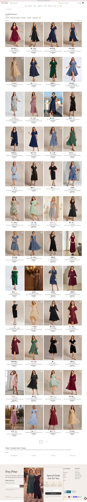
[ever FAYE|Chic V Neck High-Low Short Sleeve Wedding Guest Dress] (14, 173)
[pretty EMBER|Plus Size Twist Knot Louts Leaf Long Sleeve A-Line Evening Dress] (53, 312)
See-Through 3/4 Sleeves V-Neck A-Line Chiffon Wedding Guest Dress (34, 329)
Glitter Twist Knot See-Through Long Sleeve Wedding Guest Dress (72, 399)
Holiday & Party (35, 17)
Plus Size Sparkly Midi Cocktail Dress (14, 51)
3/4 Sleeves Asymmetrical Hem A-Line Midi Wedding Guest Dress (14, 155)
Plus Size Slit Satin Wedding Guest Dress (14, 294)
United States (10, 497)
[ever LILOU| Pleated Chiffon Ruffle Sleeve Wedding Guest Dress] (34, 139)
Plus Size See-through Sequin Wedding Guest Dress (53, 432)
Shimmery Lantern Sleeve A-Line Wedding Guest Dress (53, 294)
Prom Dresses (34, 455)
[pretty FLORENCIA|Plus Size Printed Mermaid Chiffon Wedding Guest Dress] (14, 104)
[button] (22, 24)
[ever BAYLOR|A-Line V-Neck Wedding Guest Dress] (53, 243)
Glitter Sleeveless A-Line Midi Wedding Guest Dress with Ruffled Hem (72, 225)
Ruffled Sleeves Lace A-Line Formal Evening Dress (72, 364)
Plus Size (7, 17)
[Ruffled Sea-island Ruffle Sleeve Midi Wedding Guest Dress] (34, 417)
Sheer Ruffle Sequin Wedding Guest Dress (53, 364)
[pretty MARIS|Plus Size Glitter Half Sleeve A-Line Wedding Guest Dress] (34, 382)
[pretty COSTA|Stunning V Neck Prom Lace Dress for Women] (53, 208)
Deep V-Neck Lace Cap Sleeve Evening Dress (53, 119)
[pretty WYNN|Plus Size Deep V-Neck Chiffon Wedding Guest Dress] (72, 278)
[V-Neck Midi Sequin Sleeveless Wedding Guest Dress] (34, 243)
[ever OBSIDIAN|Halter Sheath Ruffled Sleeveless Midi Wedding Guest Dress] (14, 312)
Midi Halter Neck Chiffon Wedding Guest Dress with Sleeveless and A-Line (33, 51)
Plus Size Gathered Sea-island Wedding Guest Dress (33, 84)
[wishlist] (80, 3)
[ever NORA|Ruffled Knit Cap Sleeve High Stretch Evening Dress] (72, 243)
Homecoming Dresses (14, 455)
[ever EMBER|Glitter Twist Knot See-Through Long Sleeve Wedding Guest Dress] (72, 382)
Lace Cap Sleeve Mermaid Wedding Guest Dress (72, 119)
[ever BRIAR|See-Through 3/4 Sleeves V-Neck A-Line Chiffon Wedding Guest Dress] (34, 312)
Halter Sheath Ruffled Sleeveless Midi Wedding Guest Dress (14, 329)
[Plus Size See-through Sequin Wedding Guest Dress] (53, 417)
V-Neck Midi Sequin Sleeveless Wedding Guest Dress (34, 258)
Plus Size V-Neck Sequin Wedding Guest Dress (72, 432)
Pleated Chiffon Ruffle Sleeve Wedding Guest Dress (33, 155)
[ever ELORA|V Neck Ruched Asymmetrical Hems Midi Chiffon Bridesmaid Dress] (14, 382)
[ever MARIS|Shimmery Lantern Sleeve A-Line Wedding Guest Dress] (53, 278)
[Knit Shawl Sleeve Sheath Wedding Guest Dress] (53, 173)
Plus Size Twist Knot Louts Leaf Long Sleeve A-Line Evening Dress (53, 329)
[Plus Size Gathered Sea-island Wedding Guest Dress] (34, 69)
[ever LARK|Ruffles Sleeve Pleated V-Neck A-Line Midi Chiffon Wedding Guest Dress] (53, 34)
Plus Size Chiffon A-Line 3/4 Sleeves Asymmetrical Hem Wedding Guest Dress (15, 364)
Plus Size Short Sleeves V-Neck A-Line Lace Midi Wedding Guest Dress (72, 190)
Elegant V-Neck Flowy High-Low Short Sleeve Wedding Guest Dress (34, 364)
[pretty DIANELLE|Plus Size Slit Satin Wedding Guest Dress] (14, 278)
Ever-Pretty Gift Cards (78, 477)
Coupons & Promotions (78, 475)
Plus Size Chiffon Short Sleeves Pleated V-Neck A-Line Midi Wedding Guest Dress (14, 225)
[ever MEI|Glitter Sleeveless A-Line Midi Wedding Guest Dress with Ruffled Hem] (72, 208)
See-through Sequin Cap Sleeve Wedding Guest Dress (14, 84)
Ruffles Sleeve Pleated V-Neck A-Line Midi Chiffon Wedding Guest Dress (53, 51)
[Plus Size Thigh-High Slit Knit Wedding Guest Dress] (53, 69)
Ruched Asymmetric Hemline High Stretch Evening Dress (34, 294)
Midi (40, 17)
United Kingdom (16, 497)
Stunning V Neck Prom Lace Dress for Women (53, 225)
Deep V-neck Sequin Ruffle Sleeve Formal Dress (72, 329)
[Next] (46, 441)
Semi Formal (29, 17)
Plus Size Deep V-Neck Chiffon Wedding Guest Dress (72, 294)
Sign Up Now (22, 486)
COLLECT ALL (53, 493)
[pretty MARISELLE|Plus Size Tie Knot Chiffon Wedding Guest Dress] (72, 69)
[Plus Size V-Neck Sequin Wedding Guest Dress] (72, 417)
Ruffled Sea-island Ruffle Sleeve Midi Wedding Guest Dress (33, 432)
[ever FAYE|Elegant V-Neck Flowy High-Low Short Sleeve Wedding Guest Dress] (34, 347)
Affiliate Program (77, 478)
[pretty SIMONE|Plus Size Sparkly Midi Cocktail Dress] (14, 34)
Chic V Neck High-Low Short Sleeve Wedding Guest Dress (14, 190)
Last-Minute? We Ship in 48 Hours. (43, 0)
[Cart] (82, 3)
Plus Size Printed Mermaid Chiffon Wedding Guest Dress (14, 120)
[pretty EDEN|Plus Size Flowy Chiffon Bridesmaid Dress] (34, 208)
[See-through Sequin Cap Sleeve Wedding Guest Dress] (14, 69)
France (20, 497)
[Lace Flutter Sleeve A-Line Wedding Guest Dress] (34, 173)
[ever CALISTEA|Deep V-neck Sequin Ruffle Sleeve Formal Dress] (72, 312)
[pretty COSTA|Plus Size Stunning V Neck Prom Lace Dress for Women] (53, 382)
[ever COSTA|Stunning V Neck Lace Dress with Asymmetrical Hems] (14, 417)
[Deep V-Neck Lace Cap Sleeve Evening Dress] (53, 104)
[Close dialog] (62, 468)
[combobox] (68, 3)
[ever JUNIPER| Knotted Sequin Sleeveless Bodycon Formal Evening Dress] (34, 104)
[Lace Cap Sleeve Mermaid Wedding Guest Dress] (72, 104)
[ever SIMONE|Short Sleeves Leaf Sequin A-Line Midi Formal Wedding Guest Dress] (53, 139)
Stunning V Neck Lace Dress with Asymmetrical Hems (14, 433)
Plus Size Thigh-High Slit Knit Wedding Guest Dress (53, 84)
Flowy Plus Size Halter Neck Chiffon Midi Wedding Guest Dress (72, 155)
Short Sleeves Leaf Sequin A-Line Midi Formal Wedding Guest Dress (53, 155)
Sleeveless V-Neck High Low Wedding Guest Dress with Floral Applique (72, 51)
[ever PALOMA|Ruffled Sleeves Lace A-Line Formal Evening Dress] (72, 347)
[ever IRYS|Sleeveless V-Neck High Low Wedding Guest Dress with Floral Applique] (72, 34)
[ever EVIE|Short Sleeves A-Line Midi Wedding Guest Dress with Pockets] (14, 243)
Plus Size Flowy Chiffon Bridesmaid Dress (34, 225)
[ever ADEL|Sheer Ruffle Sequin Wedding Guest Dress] (53, 347)
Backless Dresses (73, 455)
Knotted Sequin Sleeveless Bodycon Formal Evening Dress (33, 120)
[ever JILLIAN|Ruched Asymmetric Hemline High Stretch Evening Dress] (34, 278)
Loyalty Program (77, 472)
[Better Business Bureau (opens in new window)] (70, 492)
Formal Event (23, 17)
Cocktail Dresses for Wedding (15, 17)
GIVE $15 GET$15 (77, 474)
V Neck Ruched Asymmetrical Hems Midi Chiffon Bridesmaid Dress (14, 399)
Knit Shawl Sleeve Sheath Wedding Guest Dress (53, 188)
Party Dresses (53, 455)
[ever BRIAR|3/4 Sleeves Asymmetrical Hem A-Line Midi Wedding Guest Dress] (14, 139)
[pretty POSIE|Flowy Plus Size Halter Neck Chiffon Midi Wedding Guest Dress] (72, 139)
